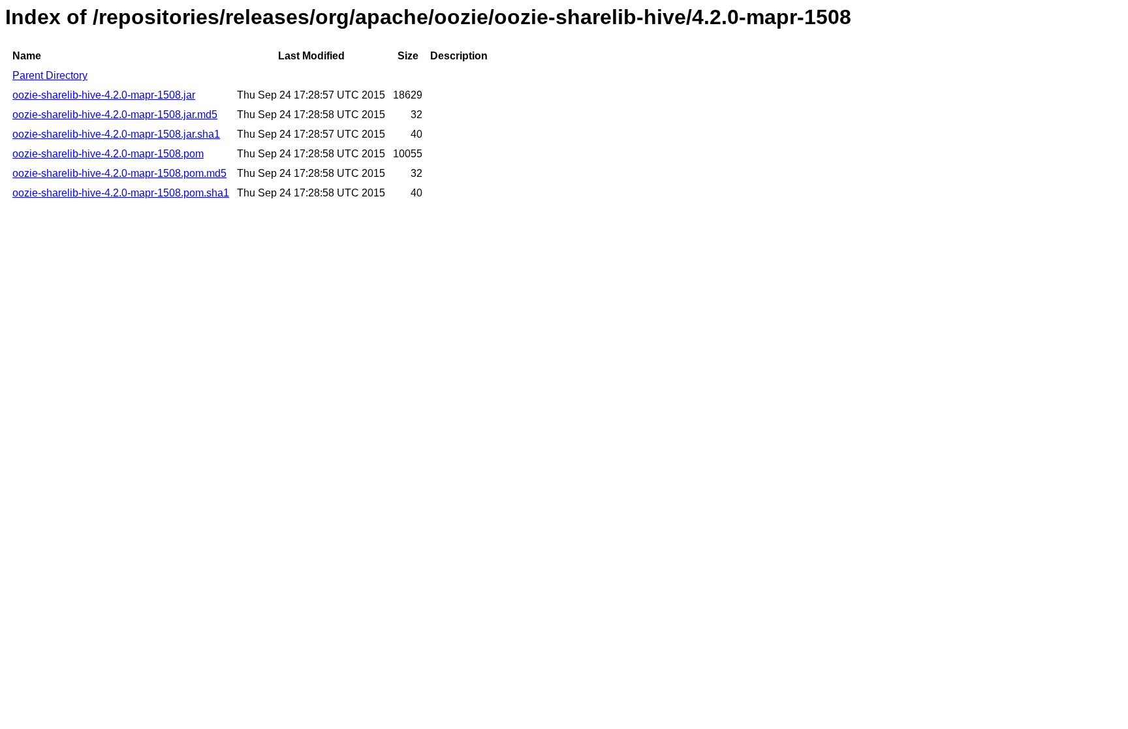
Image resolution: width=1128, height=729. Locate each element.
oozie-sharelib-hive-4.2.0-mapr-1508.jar (103, 95)
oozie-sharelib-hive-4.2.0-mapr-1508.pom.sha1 (120, 192)
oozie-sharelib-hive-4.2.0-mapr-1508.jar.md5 (114, 114)
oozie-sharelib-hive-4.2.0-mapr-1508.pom (108, 153)
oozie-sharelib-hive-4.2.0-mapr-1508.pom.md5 (119, 173)
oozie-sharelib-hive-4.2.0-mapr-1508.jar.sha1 (116, 134)
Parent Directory (49, 75)
